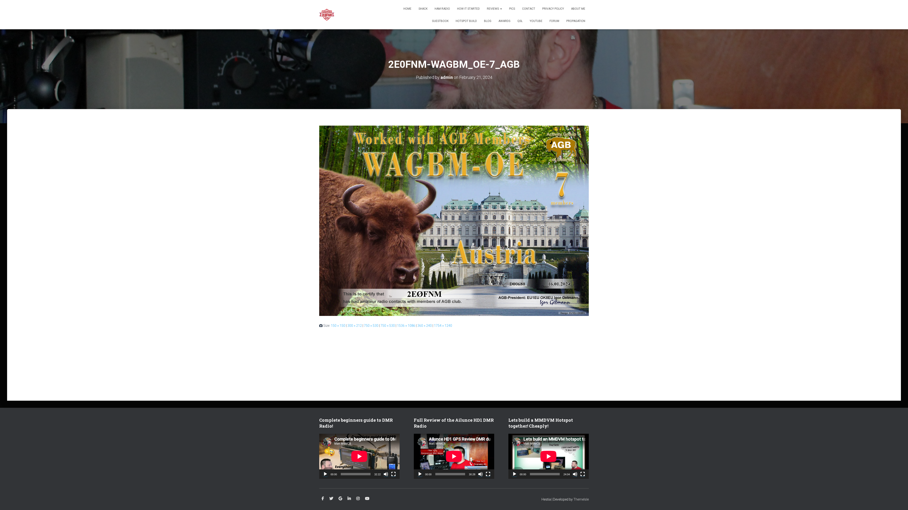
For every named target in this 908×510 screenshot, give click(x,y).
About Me (578, 8)
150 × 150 (338, 325)
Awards (504, 21)
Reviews (493, 8)
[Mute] (386, 474)
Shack (423, 8)
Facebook (322, 498)
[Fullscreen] (393, 474)
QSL (520, 21)
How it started (468, 8)
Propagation (575, 21)
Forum (554, 21)
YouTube (536, 21)
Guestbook (440, 21)
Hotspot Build (466, 21)
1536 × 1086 (406, 325)
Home (407, 8)
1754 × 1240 (443, 325)
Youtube (367, 498)
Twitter (331, 498)
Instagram (358, 498)
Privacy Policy (553, 8)
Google (340, 498)
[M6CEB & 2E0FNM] (327, 15)
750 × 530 (371, 325)
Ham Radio (442, 8)
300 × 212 (354, 325)
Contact (528, 8)
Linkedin (349, 498)
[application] (359, 456)
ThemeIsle (581, 499)
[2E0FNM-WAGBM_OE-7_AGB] (454, 220)
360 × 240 (424, 325)
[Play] (325, 474)
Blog (487, 21)
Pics (512, 8)
